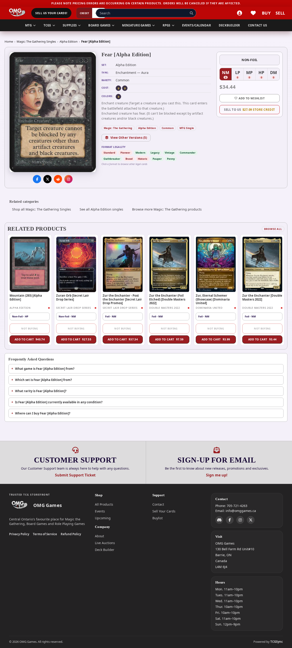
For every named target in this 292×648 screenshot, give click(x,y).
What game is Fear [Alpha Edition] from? (44, 369)
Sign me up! (216, 475)
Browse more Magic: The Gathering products (167, 209)
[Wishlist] (253, 13)
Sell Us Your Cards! (51, 13)
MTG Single (187, 128)
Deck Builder (104, 550)
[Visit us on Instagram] (68, 179)
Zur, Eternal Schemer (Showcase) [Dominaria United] (213, 299)
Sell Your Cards (163, 511)
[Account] (240, 13)
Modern (140, 152)
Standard (109, 152)
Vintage (170, 152)
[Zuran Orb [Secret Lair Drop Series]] (76, 264)
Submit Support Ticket (75, 475)
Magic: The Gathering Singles (36, 41)
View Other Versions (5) (128, 138)
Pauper (157, 158)
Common (168, 128)
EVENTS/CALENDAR (196, 25)
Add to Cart (30, 339)
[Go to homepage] (17, 13)
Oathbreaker (112, 158)
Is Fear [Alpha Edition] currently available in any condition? (58, 402)
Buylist (157, 518)
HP (262, 75)
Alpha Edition (69, 41)
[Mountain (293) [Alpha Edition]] (30, 264)
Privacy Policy (19, 534)
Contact (158, 504)
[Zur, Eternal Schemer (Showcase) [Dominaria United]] (216, 264)
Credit (84, 13)
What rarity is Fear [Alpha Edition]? (40, 391)
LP (239, 75)
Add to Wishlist (251, 98)
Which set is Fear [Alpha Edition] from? (43, 380)
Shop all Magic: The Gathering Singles (41, 209)
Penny (171, 158)
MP (251, 75)
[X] (251, 520)
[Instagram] (240, 520)
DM (274, 75)
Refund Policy (71, 534)
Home (9, 41)
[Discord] (219, 520)
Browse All (273, 229)
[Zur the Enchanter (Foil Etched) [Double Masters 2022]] (169, 264)
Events (100, 511)
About (99, 536)
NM (227, 75)
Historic (142, 158)
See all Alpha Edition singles (101, 209)
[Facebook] (230, 520)
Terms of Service (45, 534)
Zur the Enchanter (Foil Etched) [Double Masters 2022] (167, 299)
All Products (104, 504)
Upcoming (103, 518)
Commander (188, 152)
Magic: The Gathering (118, 128)
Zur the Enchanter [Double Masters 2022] (262, 297)
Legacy (155, 152)
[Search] (191, 13)
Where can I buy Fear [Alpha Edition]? (42, 413)
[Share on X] (47, 179)
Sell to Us (249, 110)
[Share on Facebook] (37, 179)
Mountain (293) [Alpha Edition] (26, 297)
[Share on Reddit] (58, 179)
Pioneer (125, 152)
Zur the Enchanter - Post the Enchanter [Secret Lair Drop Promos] (122, 299)
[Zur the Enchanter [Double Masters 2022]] (262, 264)
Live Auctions (105, 543)
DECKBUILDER (229, 25)
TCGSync (276, 642)
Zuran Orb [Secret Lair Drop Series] (72, 297)
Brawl (129, 158)
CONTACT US (257, 25)
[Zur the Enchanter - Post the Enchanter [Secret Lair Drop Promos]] (123, 264)
